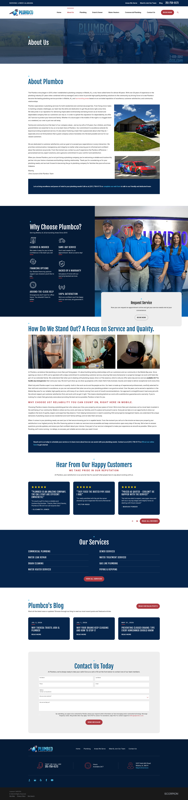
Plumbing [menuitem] (83, 12)
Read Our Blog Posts (148, 606)
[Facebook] (46, 780)
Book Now (167, 12)
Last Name (98, 677)
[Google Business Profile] (35, 780)
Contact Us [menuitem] (151, 12)
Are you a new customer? (45, 696)
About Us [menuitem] (70, 12)
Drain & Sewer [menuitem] (97, 12)
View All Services (94, 579)
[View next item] (137, 521)
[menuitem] (12, 796)
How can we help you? (45, 702)
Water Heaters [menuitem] (113, 12)
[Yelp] (41, 780)
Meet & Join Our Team (148, 3)
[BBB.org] (29, 780)
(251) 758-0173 (95, 186)
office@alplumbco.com (136, 715)
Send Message (94, 722)
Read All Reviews (150, 521)
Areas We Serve (131, 3)
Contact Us (133, 749)
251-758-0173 (172, 2)
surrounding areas (82, 98)
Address (41, 690)
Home (78, 749)
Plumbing (87, 749)
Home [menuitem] (59, 12)
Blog (161, 3)
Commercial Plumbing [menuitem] (133, 12)
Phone (41, 683)
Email (97, 683)
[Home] (21, 12)
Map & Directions (142, 768)
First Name (42, 677)
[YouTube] (52, 780)
